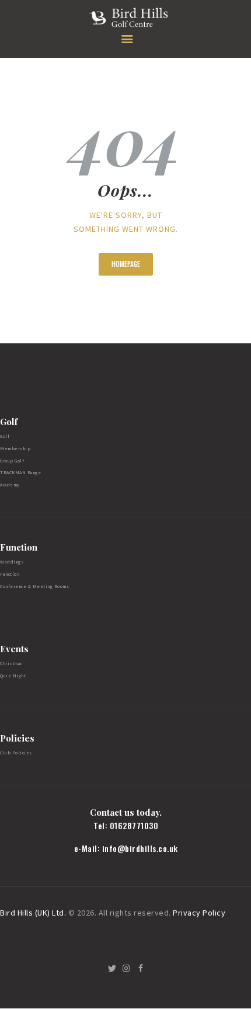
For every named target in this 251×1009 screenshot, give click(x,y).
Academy (10, 485)
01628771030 (134, 825)
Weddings (11, 562)
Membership (15, 448)
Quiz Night (13, 676)
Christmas (11, 663)
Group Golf (12, 461)
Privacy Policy (199, 912)
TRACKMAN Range (20, 472)
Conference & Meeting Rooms (34, 586)
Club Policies (16, 753)
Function (9, 574)
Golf (4, 436)
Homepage (125, 264)
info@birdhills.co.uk (140, 848)
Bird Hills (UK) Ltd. (33, 912)
